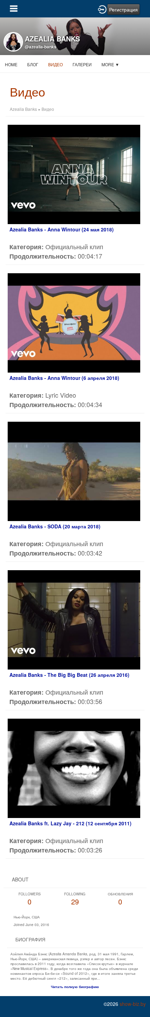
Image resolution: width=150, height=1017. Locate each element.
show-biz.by (133, 1003)
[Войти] (102, 8)
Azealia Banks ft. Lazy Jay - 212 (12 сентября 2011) (70, 823)
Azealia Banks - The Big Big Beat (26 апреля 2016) (69, 674)
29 (74, 899)
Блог (32, 64)
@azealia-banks (41, 47)
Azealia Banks (23, 109)
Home (11, 64)
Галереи (82, 64)
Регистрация (123, 9)
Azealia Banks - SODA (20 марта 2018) (54, 526)
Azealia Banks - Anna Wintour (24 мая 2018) (61, 229)
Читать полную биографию (75, 986)
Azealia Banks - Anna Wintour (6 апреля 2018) (64, 377)
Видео (55, 64)
